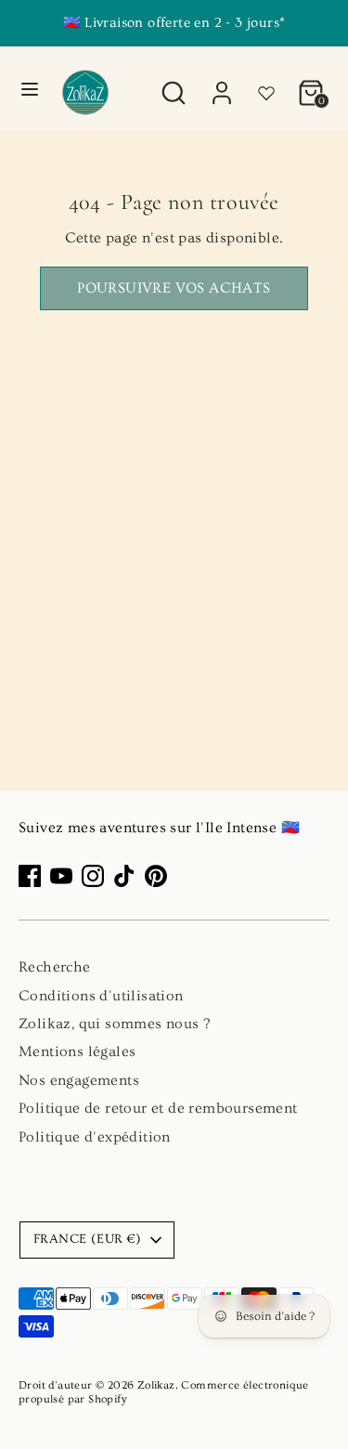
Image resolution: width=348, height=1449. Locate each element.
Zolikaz (156, 1385)
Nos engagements (79, 1080)
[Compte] (221, 83)
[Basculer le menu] (29, 88)
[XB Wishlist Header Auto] (266, 85)
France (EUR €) (87, 1239)
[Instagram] (93, 876)
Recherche (55, 967)
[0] (310, 83)
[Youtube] (61, 876)
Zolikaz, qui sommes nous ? (114, 1023)
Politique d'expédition (95, 1137)
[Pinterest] (156, 876)
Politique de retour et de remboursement (158, 1108)
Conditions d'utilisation (101, 995)
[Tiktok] (124, 876)
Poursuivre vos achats (173, 288)
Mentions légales (77, 1051)
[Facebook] (30, 876)
